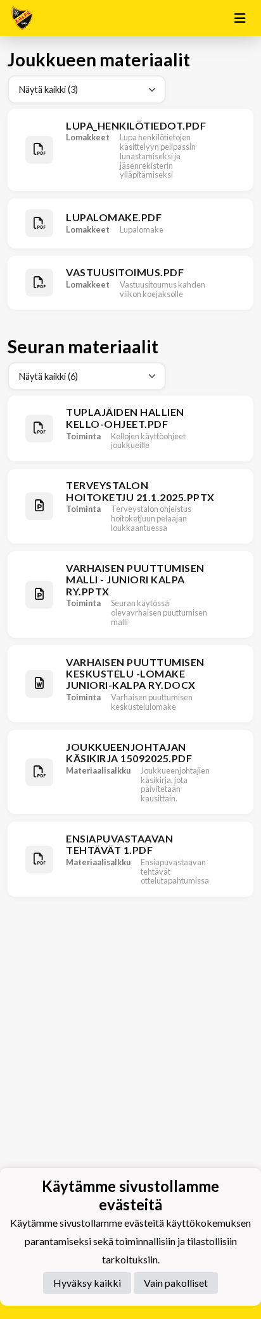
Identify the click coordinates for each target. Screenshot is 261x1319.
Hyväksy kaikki (87, 1283)
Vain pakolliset (176, 1283)
